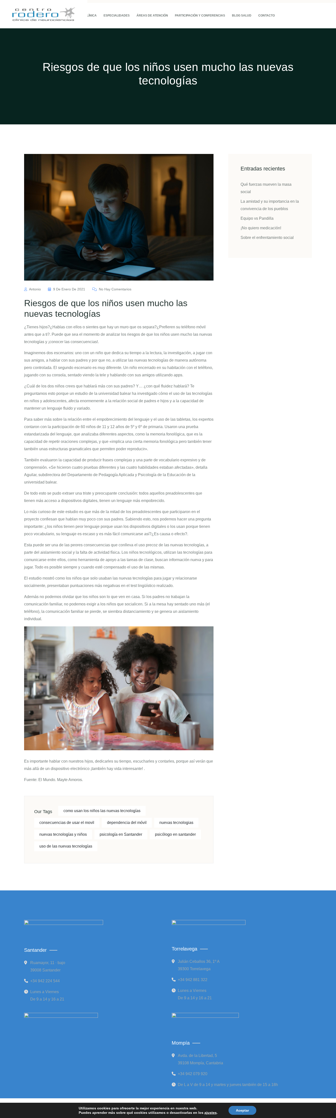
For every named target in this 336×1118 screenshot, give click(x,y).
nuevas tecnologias (176, 822)
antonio (35, 289)
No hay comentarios (114, 289)
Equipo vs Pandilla (257, 218)
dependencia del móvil (127, 822)
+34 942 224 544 (45, 981)
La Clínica (88, 15)
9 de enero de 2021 (69, 289)
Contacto (266, 15)
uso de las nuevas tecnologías (65, 846)
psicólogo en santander (175, 834)
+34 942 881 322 (192, 980)
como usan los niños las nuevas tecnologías (101, 811)
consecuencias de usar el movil (66, 822)
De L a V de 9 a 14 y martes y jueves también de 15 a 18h (228, 1085)
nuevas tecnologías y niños (63, 834)
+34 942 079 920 (192, 1074)
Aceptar (242, 1110)
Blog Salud (241, 15)
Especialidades (117, 15)
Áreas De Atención (152, 15)
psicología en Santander (121, 834)
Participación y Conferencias (200, 15)
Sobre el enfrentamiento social (267, 237)
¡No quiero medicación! (261, 228)
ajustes (210, 1113)
